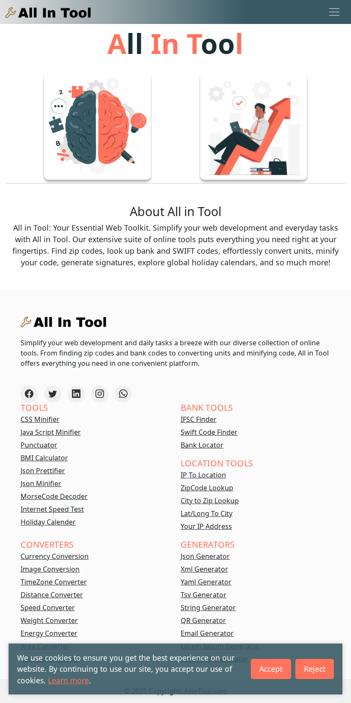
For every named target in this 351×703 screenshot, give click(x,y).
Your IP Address (206, 526)
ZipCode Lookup (207, 487)
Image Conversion (50, 569)
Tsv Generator (203, 594)
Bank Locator (202, 445)
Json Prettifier (43, 470)
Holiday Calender (48, 522)
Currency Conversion (55, 556)
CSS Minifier (40, 419)
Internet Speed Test (52, 509)
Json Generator (205, 556)
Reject (314, 669)
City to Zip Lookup (210, 500)
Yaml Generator (206, 582)
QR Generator (203, 620)
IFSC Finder (199, 419)
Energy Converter (49, 633)
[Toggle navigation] (334, 12)
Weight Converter (49, 620)
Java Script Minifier (51, 432)
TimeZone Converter (54, 582)
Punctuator (39, 445)
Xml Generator (204, 569)
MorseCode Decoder (54, 496)
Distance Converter (52, 594)
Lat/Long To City (206, 513)
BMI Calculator (44, 458)
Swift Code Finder (209, 432)
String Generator (208, 607)
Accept (271, 669)
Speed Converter (48, 607)
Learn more (68, 680)
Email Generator (207, 633)
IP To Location (203, 475)
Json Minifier (41, 483)
